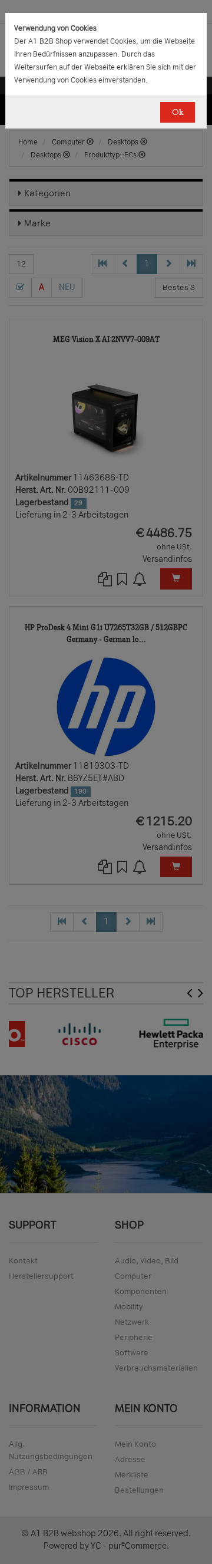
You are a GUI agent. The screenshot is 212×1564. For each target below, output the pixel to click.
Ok (177, 112)
